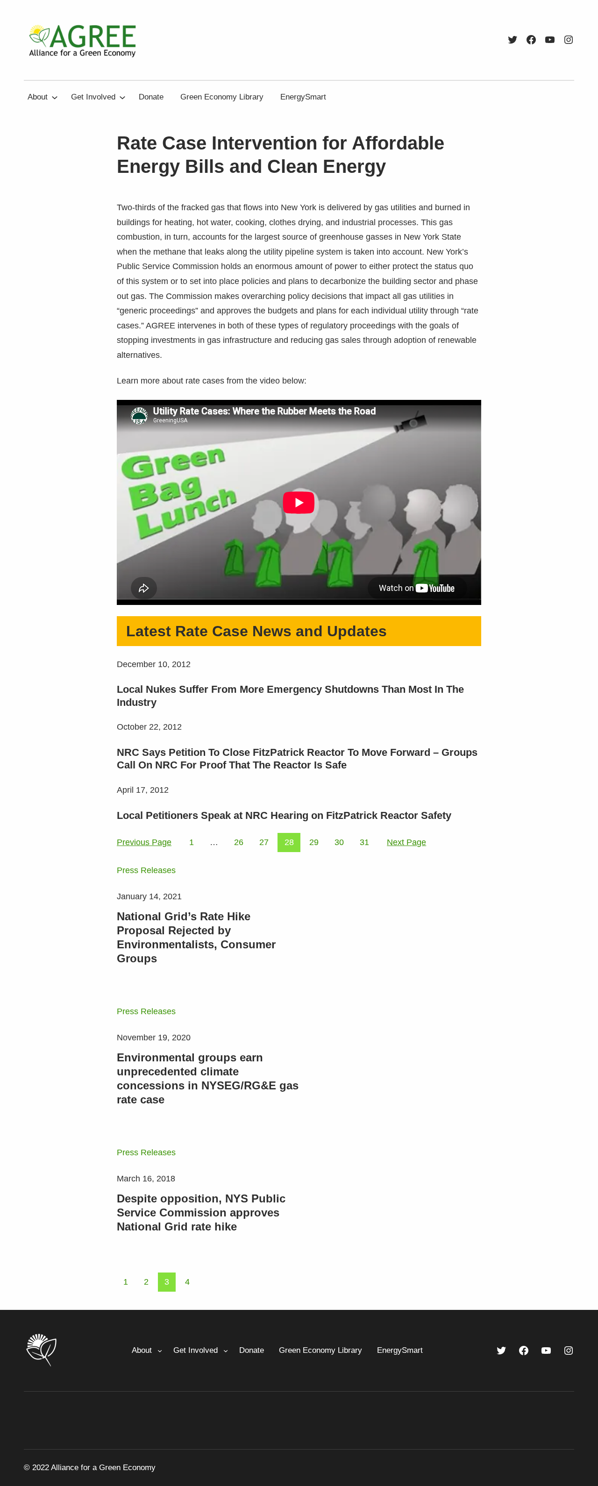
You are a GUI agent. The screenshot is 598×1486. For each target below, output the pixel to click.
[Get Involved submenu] (122, 97)
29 (314, 842)
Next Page (406, 842)
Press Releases (146, 870)
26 (238, 842)
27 (264, 842)
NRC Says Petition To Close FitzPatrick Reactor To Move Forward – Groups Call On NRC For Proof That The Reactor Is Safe (297, 759)
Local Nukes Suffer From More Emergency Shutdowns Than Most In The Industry (290, 695)
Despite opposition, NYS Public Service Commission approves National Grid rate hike (201, 1212)
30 (339, 842)
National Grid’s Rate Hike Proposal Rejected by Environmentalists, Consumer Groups (196, 937)
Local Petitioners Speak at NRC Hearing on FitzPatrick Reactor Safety (284, 815)
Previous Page (144, 842)
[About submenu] (54, 97)
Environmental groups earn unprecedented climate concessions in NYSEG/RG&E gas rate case (208, 1078)
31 (364, 842)
